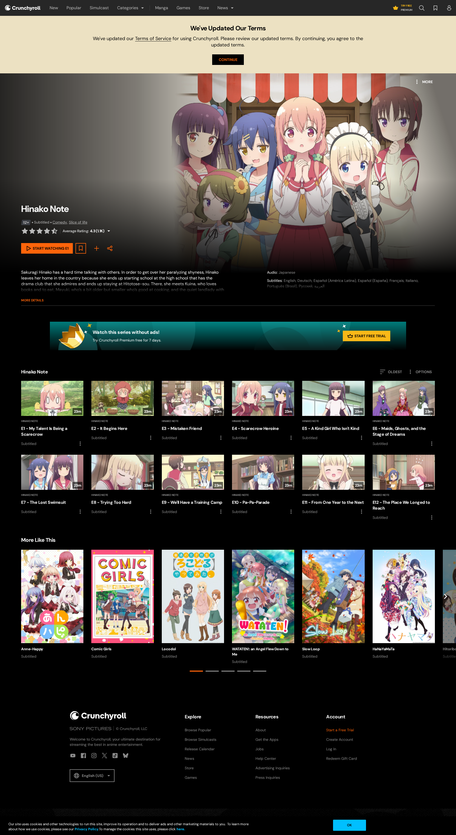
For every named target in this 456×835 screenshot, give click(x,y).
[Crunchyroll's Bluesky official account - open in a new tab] (125, 755)
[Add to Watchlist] (80, 248)
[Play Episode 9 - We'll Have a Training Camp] (193, 485)
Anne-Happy (32, 649)
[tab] (196, 671)
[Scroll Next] (445, 612)
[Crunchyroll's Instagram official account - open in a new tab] (94, 755)
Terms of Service (153, 38)
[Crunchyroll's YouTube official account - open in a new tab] (73, 755)
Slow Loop (311, 649)
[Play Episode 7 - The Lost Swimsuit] (52, 485)
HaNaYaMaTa (384, 649)
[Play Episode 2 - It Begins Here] (122, 411)
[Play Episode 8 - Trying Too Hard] (122, 485)
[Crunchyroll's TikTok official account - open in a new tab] (115, 755)
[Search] (422, 8)
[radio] (24, 231)
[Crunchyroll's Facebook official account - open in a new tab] (83, 755)
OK (349, 825)
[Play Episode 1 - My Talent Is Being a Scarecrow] (52, 414)
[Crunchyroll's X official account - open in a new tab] (104, 755)
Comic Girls (101, 649)
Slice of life (78, 222)
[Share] (109, 248)
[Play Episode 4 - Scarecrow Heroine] (263, 411)
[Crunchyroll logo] (22, 8)
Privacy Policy (86, 829)
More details (32, 300)
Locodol (169, 649)
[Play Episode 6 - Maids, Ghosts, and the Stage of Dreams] (404, 414)
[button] (131, 8)
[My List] (96, 248)
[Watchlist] (435, 8)
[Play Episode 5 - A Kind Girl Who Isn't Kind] (333, 411)
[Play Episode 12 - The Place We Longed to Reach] (404, 488)
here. (180, 829)
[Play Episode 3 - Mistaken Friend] (193, 411)
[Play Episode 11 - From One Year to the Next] (333, 485)
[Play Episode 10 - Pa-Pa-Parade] (263, 485)
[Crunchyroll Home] (98, 715)
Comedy (60, 222)
